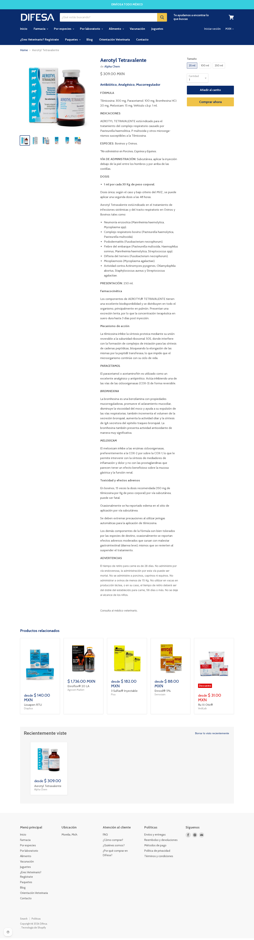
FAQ (105, 834)
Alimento (115, 28)
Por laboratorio (90, 28)
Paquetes (72, 39)
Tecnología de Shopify (33, 927)
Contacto (142, 39)
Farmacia (40, 28)
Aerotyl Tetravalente (47, 786)
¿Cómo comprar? (113, 840)
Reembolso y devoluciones (161, 840)
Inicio (23, 28)
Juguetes (157, 28)
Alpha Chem (112, 66)
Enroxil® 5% (163, 691)
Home (24, 50)
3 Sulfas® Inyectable (124, 691)
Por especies (63, 28)
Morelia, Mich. (70, 834)
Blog (89, 39)
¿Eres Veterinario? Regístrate (39, 39)
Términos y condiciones (158, 856)
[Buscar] (162, 17)
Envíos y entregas (155, 834)
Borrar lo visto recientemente (212, 733)
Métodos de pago (155, 845)
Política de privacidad (157, 850)
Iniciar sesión (212, 28)
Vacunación (137, 28)
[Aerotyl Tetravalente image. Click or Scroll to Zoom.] (57, 94)
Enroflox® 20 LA (78, 686)
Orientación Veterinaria (114, 39)
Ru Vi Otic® (205, 704)
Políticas (36, 918)
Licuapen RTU (33, 704)
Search (24, 918)
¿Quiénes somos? (114, 845)
